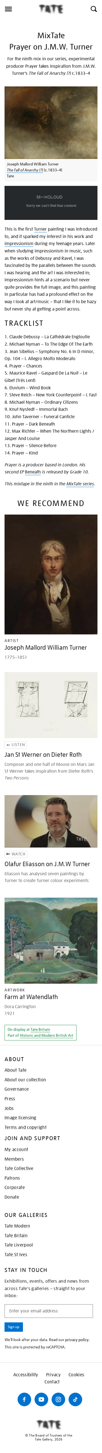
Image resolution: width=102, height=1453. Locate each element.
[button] (93, 9)
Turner (40, 229)
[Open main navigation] (19, 9)
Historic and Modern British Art (46, 1035)
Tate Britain (40, 1029)
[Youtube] (41, 1399)
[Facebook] (24, 1399)
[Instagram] (58, 1399)
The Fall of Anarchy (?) (25, 170)
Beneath (33, 472)
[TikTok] (75, 1399)
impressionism (19, 244)
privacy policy (77, 1339)
